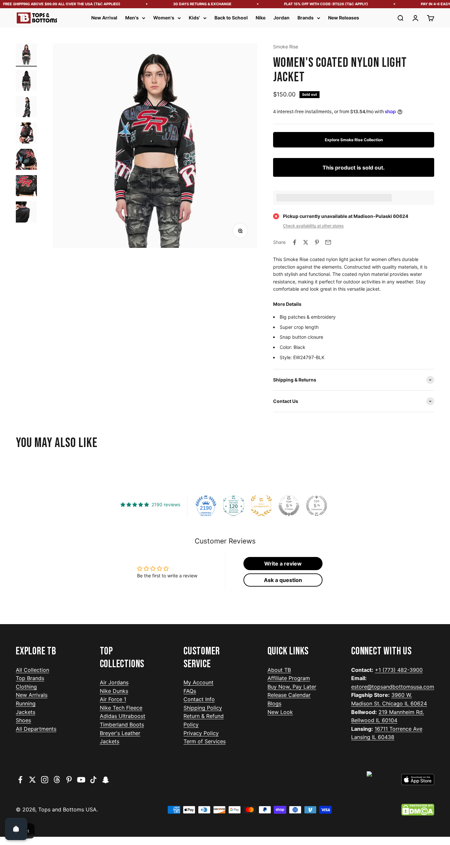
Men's (132, 17)
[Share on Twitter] (305, 242)
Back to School (231, 17)
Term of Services (204, 741)
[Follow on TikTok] (93, 779)
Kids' (194, 17)
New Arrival (104, 17)
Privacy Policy (201, 733)
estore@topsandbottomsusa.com (392, 686)
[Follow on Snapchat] (105, 779)
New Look (280, 712)
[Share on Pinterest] (317, 242)
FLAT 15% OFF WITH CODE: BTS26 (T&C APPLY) (320, 4)
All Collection (32, 670)
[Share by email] (328, 242)
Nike (261, 17)
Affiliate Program (288, 678)
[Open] (16, 829)
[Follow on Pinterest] (69, 779)
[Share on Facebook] (294, 242)
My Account (198, 682)
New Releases (343, 17)
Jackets (25, 712)
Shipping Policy (202, 707)
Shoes (23, 720)
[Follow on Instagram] (44, 779)
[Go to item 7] (26, 212)
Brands (305, 17)
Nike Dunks (114, 691)
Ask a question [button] (283, 580)
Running (26, 703)
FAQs (189, 691)
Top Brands (30, 678)
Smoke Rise (285, 46)
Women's (163, 17)
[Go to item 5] (26, 160)
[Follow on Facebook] (20, 779)
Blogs (274, 703)
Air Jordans (114, 682)
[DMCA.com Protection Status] (417, 810)
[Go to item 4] (26, 133)
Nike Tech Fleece (121, 707)
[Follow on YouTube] (81, 779)
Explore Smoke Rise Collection (354, 139)
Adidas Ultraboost (122, 716)
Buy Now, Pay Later (291, 686)
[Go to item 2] (26, 81)
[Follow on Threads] (56, 779)
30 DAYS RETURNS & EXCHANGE (196, 4)
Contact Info (199, 699)
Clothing (26, 686)
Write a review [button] (283, 563)
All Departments (36, 729)
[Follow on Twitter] (32, 779)
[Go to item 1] (26, 54)
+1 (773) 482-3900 (399, 670)
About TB (279, 670)
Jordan (281, 17)
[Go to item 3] (26, 107)
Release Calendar (289, 695)
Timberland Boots (122, 724)
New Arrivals (31, 695)
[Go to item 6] (26, 186)
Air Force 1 (113, 699)
